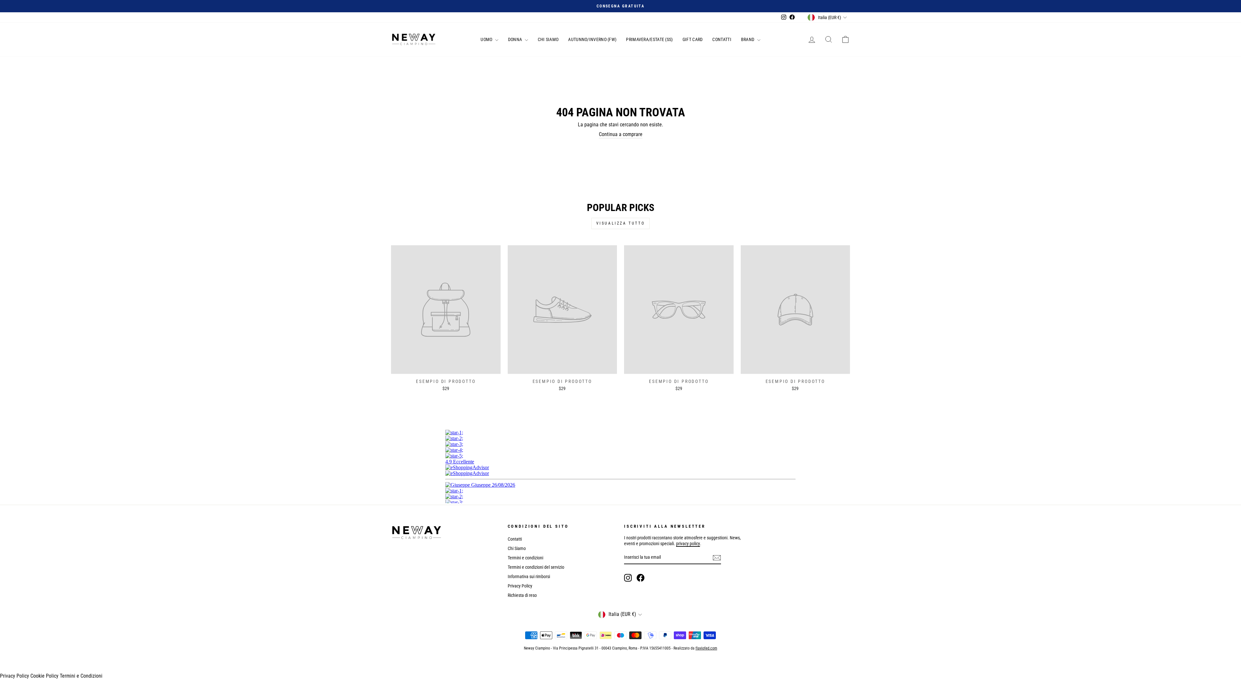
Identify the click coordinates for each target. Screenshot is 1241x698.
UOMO (487, 39)
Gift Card (693, 39)
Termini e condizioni (525, 557)
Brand (748, 39)
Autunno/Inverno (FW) (592, 39)
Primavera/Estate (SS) (649, 39)
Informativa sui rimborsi (529, 576)
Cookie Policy (44, 676)
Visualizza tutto (620, 223)
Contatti (721, 39)
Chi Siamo (548, 39)
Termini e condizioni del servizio (536, 567)
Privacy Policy (520, 585)
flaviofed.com (706, 648)
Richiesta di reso (522, 595)
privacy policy (688, 543)
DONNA (515, 39)
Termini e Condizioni (81, 676)
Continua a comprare (620, 134)
